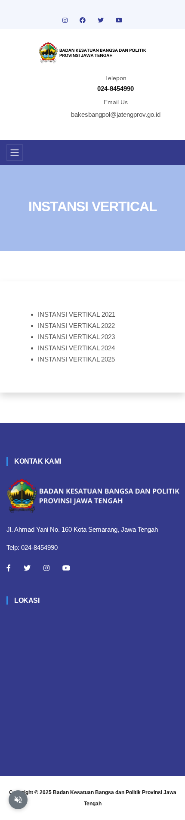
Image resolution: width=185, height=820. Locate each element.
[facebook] (83, 20)
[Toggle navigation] (14, 152)
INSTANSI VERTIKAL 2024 (76, 348)
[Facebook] (8, 568)
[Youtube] (66, 568)
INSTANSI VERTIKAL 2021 (76, 314)
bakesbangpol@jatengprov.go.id (115, 114)
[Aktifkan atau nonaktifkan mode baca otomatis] (18, 799)
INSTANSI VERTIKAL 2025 (76, 359)
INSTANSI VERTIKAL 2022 (76, 325)
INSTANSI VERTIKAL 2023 (76, 336)
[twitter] (101, 20)
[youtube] (119, 20)
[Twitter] (27, 568)
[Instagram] (46, 568)
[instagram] (65, 20)
